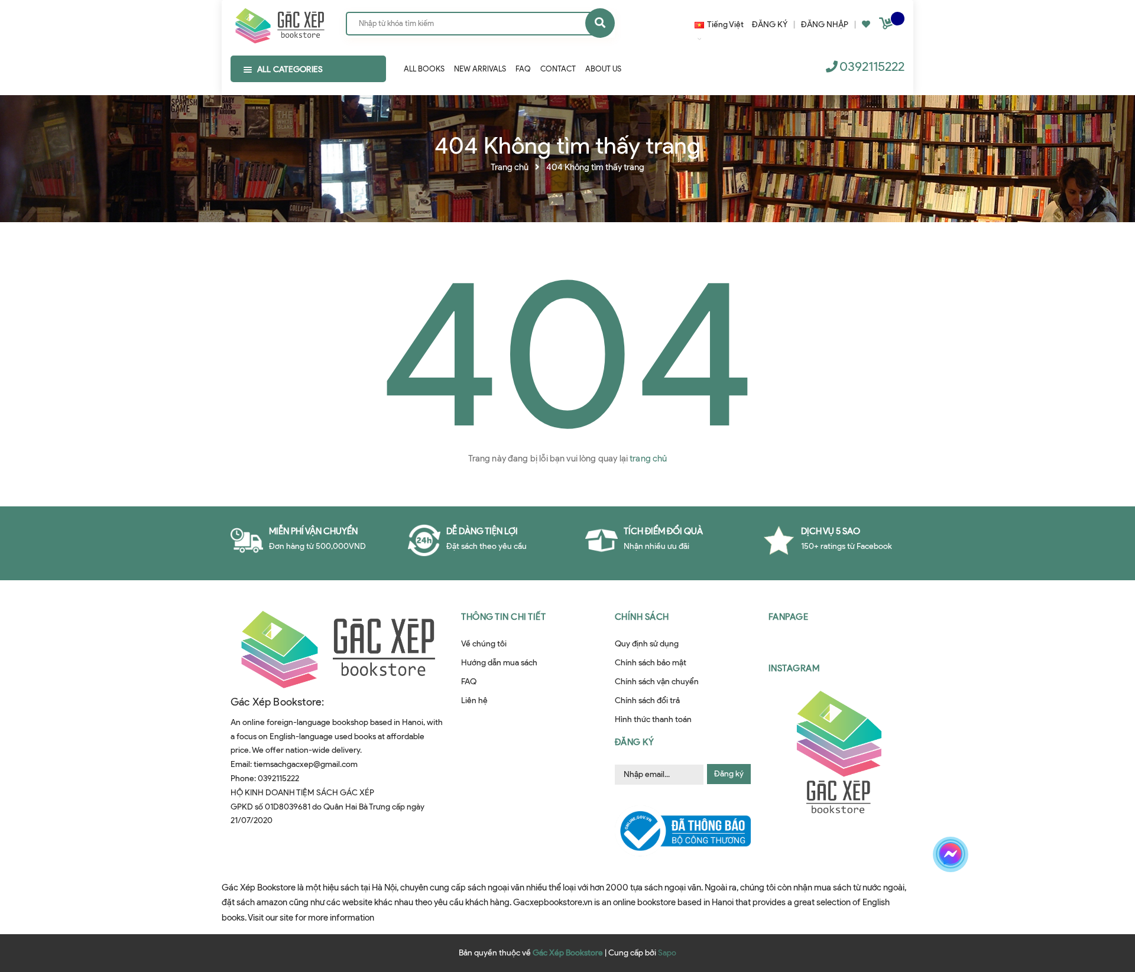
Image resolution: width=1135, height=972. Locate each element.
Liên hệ (474, 700)
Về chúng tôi (484, 644)
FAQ (468, 682)
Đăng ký (729, 774)
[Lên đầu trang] (947, 896)
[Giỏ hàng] (887, 26)
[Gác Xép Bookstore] (279, 23)
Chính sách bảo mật (650, 663)
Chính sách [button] (642, 617)
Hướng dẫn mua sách (499, 663)
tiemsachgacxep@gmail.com (306, 764)
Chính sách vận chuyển (657, 682)
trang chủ (648, 458)
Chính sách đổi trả (647, 700)
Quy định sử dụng (647, 644)
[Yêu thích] (866, 24)
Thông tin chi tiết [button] (503, 617)
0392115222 (871, 66)
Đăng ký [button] (634, 742)
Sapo (667, 953)
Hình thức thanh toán (653, 719)
